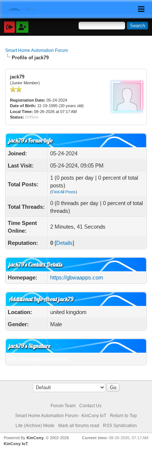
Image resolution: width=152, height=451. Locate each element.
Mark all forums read (78, 425)
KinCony (35, 438)
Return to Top (123, 415)
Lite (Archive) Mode (35, 425)
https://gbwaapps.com (76, 277)
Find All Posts (64, 192)
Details (64, 243)
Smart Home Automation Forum (36, 50)
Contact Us (90, 405)
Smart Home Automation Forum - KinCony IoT (60, 415)
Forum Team (63, 405)
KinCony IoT (16, 443)
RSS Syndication (120, 425)
